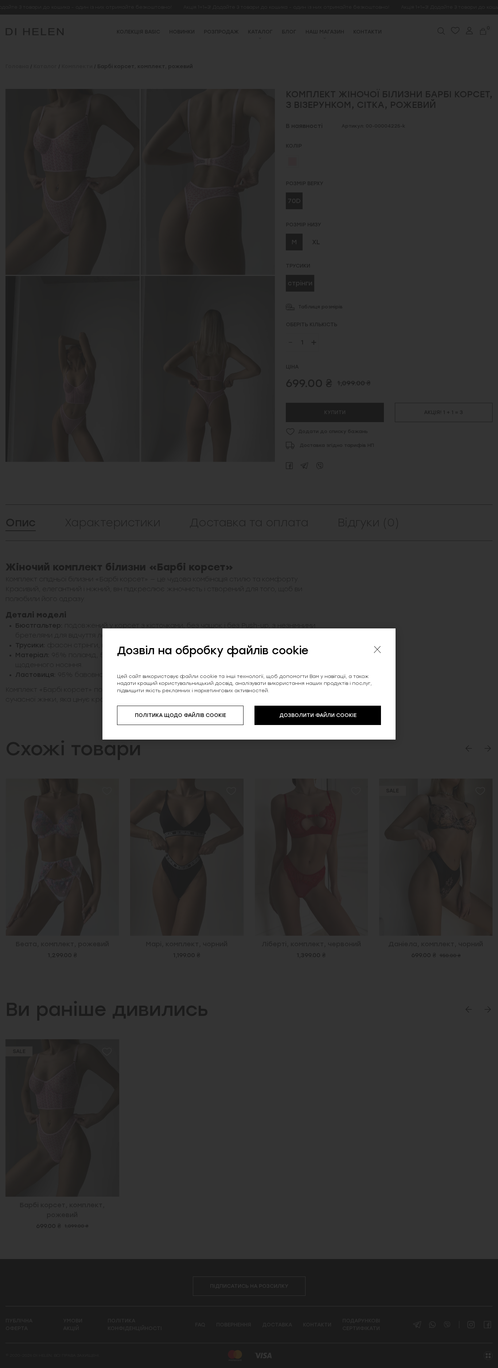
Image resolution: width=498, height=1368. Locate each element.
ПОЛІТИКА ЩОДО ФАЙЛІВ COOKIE (180, 715)
